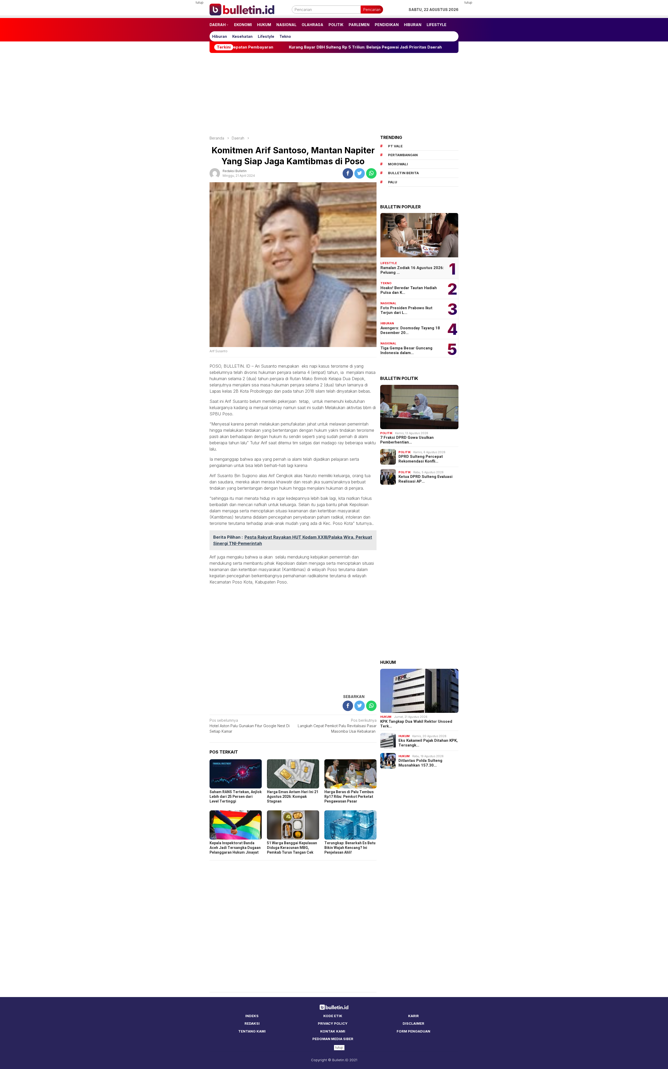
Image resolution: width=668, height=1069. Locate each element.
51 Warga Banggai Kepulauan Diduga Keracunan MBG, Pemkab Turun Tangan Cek (292, 847)
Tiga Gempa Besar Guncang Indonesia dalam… (406, 350)
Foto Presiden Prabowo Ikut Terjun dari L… (406, 310)
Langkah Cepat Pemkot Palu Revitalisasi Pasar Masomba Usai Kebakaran (337, 725)
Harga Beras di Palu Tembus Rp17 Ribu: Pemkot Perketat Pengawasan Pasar (349, 796)
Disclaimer (413, 1023)
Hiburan (387, 323)
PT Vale (395, 146)
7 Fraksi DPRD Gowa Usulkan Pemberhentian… (407, 440)
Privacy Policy (333, 1023)
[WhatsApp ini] (371, 173)
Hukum (385, 717)
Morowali (398, 164)
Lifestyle (388, 263)
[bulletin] (242, 9)
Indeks (252, 1016)
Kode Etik (332, 1016)
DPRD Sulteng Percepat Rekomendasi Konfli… (420, 459)
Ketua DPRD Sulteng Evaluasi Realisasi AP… (425, 479)
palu (392, 182)
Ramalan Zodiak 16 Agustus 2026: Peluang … (412, 270)
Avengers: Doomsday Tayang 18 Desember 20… (410, 330)
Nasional (388, 303)
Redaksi (252, 1023)
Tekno (385, 283)
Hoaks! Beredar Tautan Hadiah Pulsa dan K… (408, 290)
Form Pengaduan (413, 1031)
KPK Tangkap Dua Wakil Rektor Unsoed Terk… (416, 723)
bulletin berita (403, 173)
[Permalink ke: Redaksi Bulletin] (215, 173)
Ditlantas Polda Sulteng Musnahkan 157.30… (420, 763)
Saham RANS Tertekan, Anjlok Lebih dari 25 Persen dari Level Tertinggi (236, 796)
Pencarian (371, 9)
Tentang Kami (252, 1031)
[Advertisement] (184, 78)
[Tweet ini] (359, 173)
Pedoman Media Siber (332, 1039)
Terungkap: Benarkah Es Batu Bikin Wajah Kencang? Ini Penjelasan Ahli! (349, 847)
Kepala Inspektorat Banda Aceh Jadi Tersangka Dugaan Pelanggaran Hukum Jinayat (235, 847)
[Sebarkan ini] (348, 173)
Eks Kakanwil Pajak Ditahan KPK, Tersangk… (428, 743)
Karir (413, 1016)
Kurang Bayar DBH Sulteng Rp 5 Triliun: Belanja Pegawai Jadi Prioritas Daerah (313, 47)
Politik (386, 433)
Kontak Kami (332, 1031)
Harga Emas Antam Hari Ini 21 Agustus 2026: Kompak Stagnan (292, 796)
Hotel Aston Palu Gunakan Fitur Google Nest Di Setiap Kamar (250, 725)
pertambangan (403, 155)
